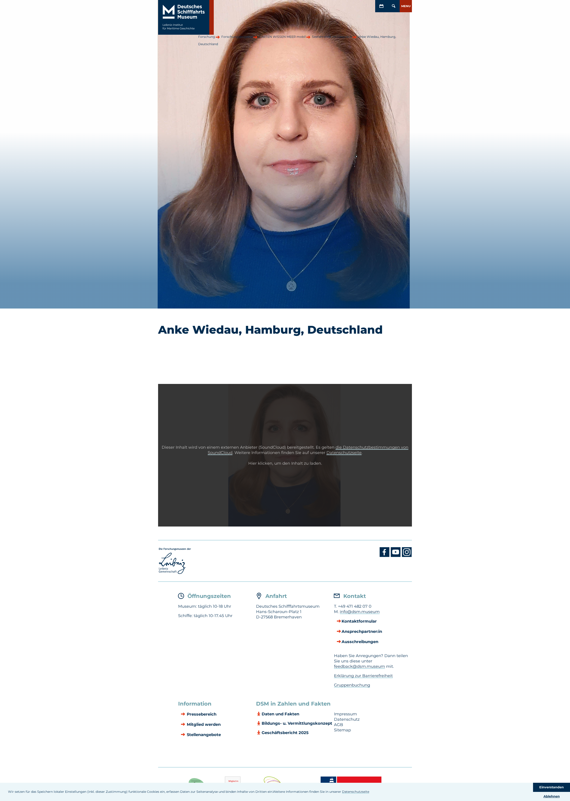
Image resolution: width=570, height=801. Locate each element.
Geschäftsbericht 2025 (285, 732)
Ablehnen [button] (552, 796)
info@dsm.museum (360, 611)
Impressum (345, 714)
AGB (338, 724)
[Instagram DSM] (407, 555)
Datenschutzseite (355, 792)
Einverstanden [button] (551, 787)
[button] (406, 6)
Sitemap (342, 730)
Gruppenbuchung (352, 685)
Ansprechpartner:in (362, 631)
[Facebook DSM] (385, 555)
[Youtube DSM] (396, 555)
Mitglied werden (203, 724)
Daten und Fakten (280, 714)
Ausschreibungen (360, 642)
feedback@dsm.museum (359, 666)
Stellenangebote (203, 734)
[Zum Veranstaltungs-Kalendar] (381, 6)
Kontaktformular (359, 621)
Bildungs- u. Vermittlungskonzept (297, 723)
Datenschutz (347, 719)
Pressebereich (201, 714)
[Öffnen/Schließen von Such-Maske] (393, 6)
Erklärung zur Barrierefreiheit (363, 675)
